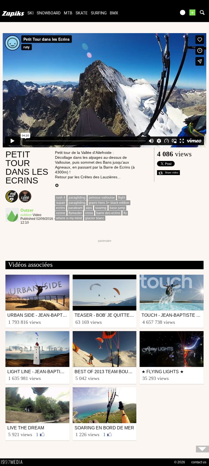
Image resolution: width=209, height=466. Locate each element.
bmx (114, 13)
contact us (198, 462)
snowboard (49, 13)
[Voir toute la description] (57, 185)
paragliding (77, 197)
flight (121, 197)
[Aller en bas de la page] (202, 449)
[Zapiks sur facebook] (161, 14)
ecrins (60, 208)
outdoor (26, 215)
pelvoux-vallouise (102, 197)
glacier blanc (94, 218)
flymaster (75, 213)
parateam (75, 208)
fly (125, 213)
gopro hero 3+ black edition (109, 203)
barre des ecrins (108, 213)
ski (30, 13)
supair (60, 203)
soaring (100, 208)
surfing (99, 13)
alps (89, 208)
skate (82, 13)
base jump (117, 208)
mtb (68, 13)
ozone (60, 213)
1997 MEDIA (13, 462)
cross (89, 213)
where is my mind (69, 218)
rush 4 (60, 197)
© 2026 (179, 462)
